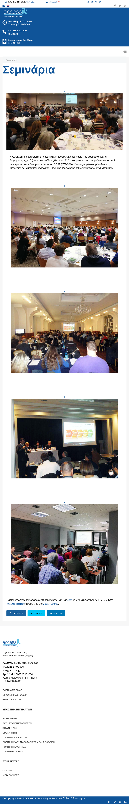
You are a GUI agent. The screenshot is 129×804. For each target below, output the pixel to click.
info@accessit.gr (15, 603)
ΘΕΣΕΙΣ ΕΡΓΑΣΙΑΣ (12, 699)
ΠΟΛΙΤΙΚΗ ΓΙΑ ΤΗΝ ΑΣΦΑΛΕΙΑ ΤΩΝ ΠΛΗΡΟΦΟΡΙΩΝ (29, 742)
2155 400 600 (50, 603)
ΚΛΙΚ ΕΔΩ (30, 2)
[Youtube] (125, 5)
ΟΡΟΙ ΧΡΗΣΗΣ (10, 732)
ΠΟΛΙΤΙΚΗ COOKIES (13, 751)
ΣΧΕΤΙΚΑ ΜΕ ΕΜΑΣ (12, 690)
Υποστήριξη (96, 2)
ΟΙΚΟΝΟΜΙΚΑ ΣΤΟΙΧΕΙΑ (15, 694)
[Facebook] (115, 5)
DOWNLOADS (10, 728)
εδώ (69, 599)
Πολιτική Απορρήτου (74, 798)
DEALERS (7, 770)
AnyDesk (53, 2)
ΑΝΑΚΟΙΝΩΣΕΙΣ (11, 718)
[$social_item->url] (109, 802)
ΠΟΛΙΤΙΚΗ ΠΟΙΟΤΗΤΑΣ (14, 746)
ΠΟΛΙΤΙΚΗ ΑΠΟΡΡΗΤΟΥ (15, 737)
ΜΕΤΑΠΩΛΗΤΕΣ (11, 775)
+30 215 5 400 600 (17, 30)
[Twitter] (120, 5)
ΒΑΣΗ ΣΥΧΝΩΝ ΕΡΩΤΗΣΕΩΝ (17, 723)
